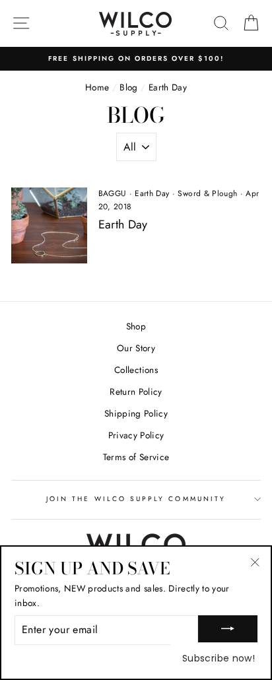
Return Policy (136, 391)
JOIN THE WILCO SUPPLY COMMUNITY (136, 499)
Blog (128, 87)
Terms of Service (136, 456)
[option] (136, 58)
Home (97, 87)
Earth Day (152, 193)
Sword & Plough (207, 193)
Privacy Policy (136, 435)
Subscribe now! (218, 658)
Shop (136, 326)
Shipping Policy (136, 413)
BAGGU (112, 193)
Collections (136, 369)
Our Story (136, 348)
